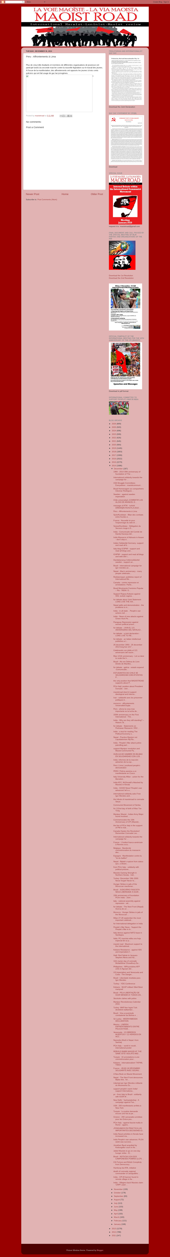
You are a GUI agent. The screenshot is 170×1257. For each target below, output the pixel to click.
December (118, 469)
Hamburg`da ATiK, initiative (124, 1168)
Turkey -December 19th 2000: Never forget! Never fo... (126, 879)
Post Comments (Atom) (47, 200)
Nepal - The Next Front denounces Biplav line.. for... (128, 1079)
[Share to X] (66, 116)
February (118, 1221)
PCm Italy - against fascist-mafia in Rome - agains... (128, 1124)
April (116, 1214)
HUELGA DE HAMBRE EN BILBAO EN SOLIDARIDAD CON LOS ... (128, 755)
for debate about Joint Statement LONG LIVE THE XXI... (127, 601)
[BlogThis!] (63, 116)
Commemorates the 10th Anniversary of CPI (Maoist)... (126, 821)
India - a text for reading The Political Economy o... (125, 733)
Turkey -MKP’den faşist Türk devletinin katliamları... (125, 1009)
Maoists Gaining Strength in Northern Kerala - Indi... (125, 874)
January (117, 1224)
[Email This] (61, 116)
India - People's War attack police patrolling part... (127, 744)
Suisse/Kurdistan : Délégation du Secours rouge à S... (127, 527)
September (119, 1196)
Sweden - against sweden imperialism (124, 495)
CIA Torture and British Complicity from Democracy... (127, 1163)
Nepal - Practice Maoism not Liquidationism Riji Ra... (125, 738)
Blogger (100, 1250)
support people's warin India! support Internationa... (125, 1090)
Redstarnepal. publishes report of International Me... (127, 578)
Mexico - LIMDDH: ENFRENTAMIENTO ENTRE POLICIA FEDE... (126, 1026)
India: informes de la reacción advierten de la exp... (125, 761)
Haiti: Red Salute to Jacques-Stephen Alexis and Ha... (125, 956)
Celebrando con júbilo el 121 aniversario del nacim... (125, 651)
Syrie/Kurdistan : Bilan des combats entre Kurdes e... (128, 516)
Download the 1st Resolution (121, 276)
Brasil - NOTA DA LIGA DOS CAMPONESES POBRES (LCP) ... (128, 1158)
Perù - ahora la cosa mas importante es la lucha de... (125, 710)
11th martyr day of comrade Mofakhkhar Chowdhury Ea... (126, 962)
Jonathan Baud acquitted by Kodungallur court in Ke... (125, 1146)
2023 (114, 434)
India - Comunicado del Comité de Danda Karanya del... (127, 533)
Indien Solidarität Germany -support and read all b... (128, 544)
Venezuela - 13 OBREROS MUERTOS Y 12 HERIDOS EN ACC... (127, 1034)
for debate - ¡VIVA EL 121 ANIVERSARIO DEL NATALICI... (127, 629)
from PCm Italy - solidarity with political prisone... (126, 868)
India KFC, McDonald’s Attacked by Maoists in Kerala (128, 783)
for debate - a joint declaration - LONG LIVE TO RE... (126, 634)
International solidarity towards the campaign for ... (127, 478)
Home (65, 194)
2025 (114, 427)
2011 (114, 1236)
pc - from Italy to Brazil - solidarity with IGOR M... (127, 1095)
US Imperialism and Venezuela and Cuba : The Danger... (128, 973)
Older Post (97, 194)
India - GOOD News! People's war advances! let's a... (127, 789)
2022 (114, 438)
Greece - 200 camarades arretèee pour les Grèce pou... (127, 1118)
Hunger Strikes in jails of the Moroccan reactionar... (125, 885)
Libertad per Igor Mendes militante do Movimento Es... (127, 1084)
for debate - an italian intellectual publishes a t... (127, 640)
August (117, 1200)
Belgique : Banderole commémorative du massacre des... (126, 850)
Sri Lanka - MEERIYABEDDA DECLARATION (125, 1020)
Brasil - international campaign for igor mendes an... (127, 567)
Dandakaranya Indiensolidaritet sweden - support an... (126, 561)
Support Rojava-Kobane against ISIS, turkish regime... (126, 595)
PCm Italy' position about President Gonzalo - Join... (128, 687)
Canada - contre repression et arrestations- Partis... (126, 584)
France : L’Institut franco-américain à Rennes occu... (128, 843)
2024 (114, 431)
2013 (114, 1229)
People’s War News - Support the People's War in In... (127, 928)
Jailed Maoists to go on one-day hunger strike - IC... (126, 1152)
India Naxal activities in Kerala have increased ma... (128, 1135)
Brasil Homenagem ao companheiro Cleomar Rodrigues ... (128, 490)
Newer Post (32, 194)
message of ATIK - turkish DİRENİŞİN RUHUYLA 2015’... (127, 507)
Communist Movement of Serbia (127, 805)
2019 (114, 448)
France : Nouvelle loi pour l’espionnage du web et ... (125, 522)
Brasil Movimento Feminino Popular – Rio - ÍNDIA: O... (128, 589)
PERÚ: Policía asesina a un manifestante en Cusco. (124, 772)
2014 (114, 466)
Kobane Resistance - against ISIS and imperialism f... (127, 951)
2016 (114, 459)
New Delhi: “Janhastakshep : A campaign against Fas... (126, 1101)
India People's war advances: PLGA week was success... (128, 1141)
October (117, 1193)
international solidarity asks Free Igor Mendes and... (127, 795)
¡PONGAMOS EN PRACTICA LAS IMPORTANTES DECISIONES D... (128, 1129)
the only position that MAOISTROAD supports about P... (128, 682)
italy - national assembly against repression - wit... (126, 902)
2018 (114, 452)
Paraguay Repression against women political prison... (125, 623)
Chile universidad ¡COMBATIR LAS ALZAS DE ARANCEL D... (128, 501)
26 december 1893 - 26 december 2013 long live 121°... (127, 646)
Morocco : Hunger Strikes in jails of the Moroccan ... (128, 913)
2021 (114, 441)
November (118, 1189)
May (116, 1210)
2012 (114, 1232)
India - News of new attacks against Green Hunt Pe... (128, 617)
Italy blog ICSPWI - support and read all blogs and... (126, 550)
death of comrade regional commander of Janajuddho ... (126, 1172)
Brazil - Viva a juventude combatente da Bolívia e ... (125, 1014)
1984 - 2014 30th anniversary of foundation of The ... (126, 473)
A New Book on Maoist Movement (127, 1074)
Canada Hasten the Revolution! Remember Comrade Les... (126, 832)
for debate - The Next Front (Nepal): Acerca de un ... (128, 908)
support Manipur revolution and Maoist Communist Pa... (126, 750)
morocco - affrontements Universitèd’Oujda (123, 704)
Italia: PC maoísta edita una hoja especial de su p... (127, 940)
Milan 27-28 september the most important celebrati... (127, 919)
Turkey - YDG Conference (124, 984)
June (116, 1207)
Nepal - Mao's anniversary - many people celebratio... (127, 572)
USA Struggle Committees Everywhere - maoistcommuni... (127, 484)
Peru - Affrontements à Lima (125, 511)
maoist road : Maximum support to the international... (127, 945)
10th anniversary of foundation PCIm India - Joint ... (126, 896)
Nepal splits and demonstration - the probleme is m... (128, 606)
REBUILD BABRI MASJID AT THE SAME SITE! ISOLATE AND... (127, 1052)
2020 (114, 445)
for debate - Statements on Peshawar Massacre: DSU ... (126, 727)
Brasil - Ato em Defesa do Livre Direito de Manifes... (126, 663)
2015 (114, 462)
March (117, 1217)
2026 (114, 424)
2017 (114, 455)
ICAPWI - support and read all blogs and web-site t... (128, 555)
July (116, 1203)
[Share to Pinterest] (71, 116)
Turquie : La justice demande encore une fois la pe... (125, 1112)
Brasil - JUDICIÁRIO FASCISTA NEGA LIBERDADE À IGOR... (126, 891)
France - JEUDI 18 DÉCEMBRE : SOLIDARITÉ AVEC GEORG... (127, 1069)
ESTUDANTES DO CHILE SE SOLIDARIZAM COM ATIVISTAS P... (128, 675)
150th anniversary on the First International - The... (126, 716)
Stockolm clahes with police (124, 998)
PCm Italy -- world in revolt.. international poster (125, 1047)
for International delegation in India (128, 924)
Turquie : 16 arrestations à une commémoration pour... (126, 1058)
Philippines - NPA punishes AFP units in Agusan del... (126, 968)
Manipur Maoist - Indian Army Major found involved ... (128, 815)
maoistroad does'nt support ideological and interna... (124, 693)
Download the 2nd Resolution (121, 278)
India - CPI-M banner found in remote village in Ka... (125, 1178)
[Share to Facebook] (68, 116)
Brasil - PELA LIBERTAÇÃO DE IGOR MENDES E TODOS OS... (127, 994)
